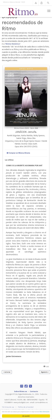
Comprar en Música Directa (19, 153)
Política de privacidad (25, 407)
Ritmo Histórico (13, 44)
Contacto (34, 391)
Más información (44, 411)
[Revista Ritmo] (23, 11)
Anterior (7, 372)
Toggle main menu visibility (49, 11)
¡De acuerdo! (26, 416)
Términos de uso (8, 407)
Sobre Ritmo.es (20, 391)
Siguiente (44, 372)
